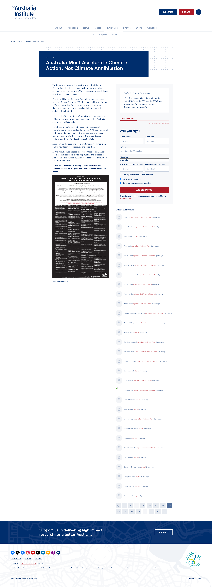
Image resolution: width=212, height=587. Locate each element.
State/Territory (131, 164)
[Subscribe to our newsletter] (58, 553)
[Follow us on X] (18, 553)
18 (142, 505)
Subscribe (168, 12)
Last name (150, 136)
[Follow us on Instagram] (28, 553)
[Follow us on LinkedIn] (43, 553)
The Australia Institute (28, 563)
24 (125, 511)
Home (13, 41)
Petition (51, 57)
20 (156, 505)
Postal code (155, 164)
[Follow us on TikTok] (38, 553)
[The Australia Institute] (35, 12)
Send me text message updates (137, 183)
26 (138, 511)
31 (151, 511)
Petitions (28, 41)
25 (132, 511)
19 (149, 505)
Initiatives (20, 41)
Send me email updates (133, 179)
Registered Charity (193, 559)
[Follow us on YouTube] (33, 553)
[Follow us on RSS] (48, 553)
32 (158, 511)
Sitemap (28, 558)
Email (123, 147)
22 (169, 505)
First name (125, 136)
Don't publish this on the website (138, 174)
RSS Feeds (38, 558)
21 (163, 505)
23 (118, 511)
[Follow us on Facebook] (23, 553)
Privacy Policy (125, 198)
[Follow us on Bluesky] (13, 553)
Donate (186, 12)
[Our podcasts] (53, 553)
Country (124, 157)
